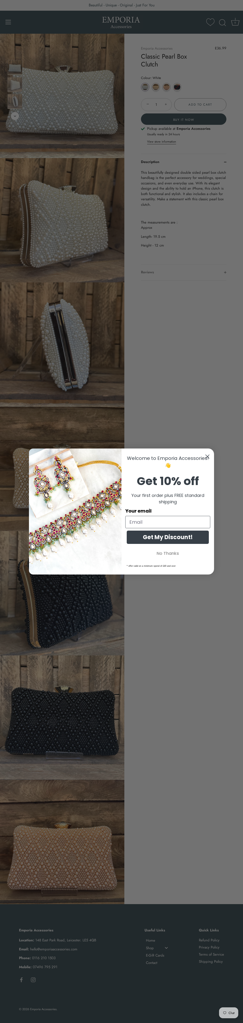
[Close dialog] (207, 456)
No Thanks (168, 553)
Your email (138, 511)
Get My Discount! (168, 537)
